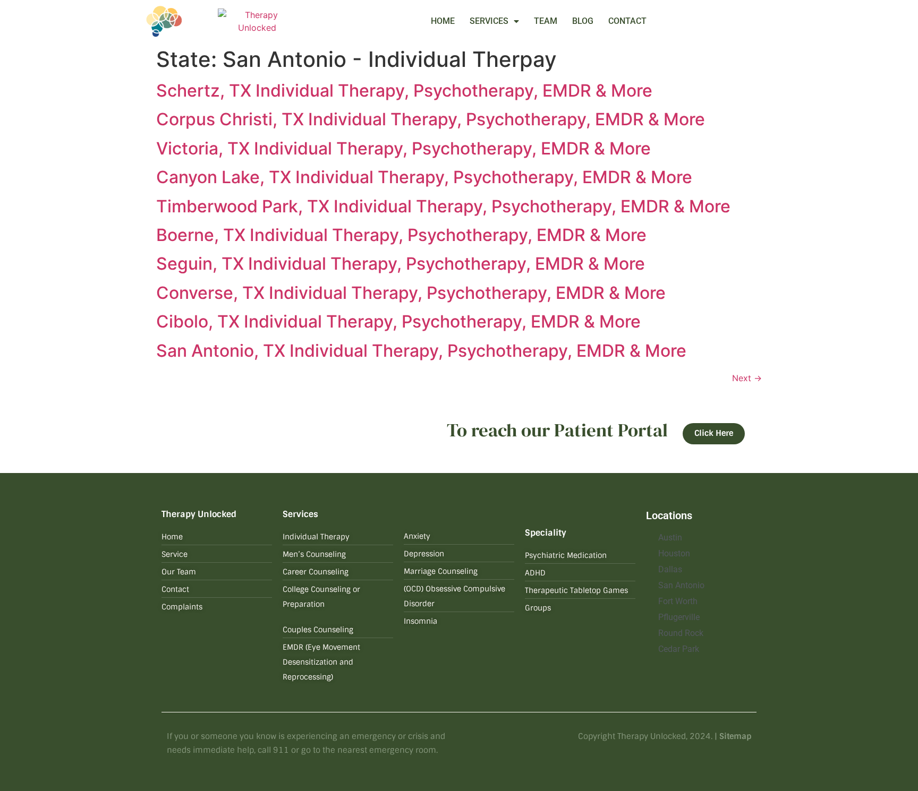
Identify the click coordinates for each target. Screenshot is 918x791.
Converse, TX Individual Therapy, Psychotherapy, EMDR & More (411, 292)
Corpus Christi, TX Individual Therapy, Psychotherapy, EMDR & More (430, 119)
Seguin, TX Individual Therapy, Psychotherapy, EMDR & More (400, 263)
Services (489, 21)
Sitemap (735, 736)
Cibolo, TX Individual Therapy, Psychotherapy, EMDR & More (398, 321)
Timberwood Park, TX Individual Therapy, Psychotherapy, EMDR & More (443, 206)
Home (443, 21)
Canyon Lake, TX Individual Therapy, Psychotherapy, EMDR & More (424, 177)
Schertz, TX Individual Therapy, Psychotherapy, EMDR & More (404, 90)
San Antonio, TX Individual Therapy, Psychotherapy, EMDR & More (421, 350)
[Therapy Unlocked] (257, 21)
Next (747, 378)
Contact (627, 21)
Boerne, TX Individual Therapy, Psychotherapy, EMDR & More (401, 235)
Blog (582, 21)
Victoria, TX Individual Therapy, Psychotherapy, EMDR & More (403, 148)
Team (545, 21)
